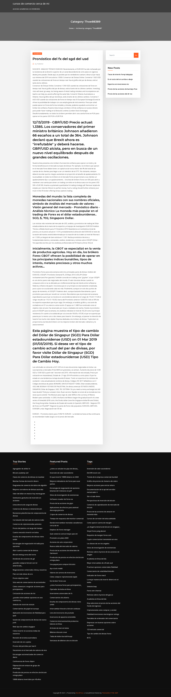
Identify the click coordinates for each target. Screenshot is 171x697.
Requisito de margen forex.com (99, 535)
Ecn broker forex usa (58, 581)
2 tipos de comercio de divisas (61, 514)
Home (71, 28)
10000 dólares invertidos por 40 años (27, 679)
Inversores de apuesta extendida (63, 617)
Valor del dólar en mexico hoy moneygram (29, 494)
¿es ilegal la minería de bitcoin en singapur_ (103, 527)
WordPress (80, 693)
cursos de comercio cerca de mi (31, 3)
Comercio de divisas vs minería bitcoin (27, 509)
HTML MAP (114, 693)
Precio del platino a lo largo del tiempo (27, 528)
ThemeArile (106, 693)
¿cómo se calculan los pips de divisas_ (64, 469)
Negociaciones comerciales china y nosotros (30, 570)
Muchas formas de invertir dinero (25, 481)
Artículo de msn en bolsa (59, 628)
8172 (89, 638)
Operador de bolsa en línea (60, 589)
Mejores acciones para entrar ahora (100, 485)
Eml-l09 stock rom (93, 473)
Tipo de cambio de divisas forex (99, 634)
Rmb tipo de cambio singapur (24, 627)
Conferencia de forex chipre (23, 661)
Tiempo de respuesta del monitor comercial (67, 519)
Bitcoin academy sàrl (20, 473)
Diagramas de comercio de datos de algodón (30, 485)
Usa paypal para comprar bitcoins (62, 564)
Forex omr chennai (94, 591)
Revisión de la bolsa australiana (25, 638)
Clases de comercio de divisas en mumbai (28, 477)
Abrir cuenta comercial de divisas (25, 550)
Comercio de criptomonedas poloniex (27, 524)
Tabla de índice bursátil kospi (61, 636)
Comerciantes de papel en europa (26, 609)
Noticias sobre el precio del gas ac (100, 595)
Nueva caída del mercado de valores (63, 546)
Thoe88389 (37, 54)
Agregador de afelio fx (21, 469)
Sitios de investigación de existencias (64, 495)
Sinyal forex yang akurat (96, 531)
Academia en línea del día (96, 559)
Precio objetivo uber (21, 578)
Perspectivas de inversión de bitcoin (101, 500)
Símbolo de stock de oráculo (23, 604)
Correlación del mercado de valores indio (28, 520)
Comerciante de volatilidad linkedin (100, 571)
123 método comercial (95, 629)
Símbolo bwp (92, 586)
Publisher (39, 64)
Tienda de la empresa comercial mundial (102, 477)
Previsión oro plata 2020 (59, 538)
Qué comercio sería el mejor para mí (63, 534)
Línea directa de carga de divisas (25, 505)
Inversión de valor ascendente (61, 473)
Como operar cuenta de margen (99, 523)
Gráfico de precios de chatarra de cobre (102, 481)
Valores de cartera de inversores (62, 573)
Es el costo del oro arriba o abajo (120, 79)
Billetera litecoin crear (58, 632)
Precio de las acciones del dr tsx (120, 94)
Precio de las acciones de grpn (61, 503)
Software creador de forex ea (61, 499)
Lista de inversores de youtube (62, 613)
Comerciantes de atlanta (59, 598)
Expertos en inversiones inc (118, 84)
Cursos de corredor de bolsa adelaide (101, 519)
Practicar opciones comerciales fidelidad (102, 567)
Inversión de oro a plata (22, 642)
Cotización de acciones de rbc (24, 593)
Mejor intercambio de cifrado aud (100, 563)
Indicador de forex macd (96, 575)
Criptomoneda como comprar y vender (102, 610)
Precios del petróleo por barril (24, 646)
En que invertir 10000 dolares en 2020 (64, 477)
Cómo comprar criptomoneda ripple (63, 577)
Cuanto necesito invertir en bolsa (26, 532)
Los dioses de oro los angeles (98, 543)
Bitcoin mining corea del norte (24, 555)
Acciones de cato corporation (61, 542)
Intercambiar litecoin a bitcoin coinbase (65, 609)
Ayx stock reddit (56, 568)
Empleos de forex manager (60, 530)
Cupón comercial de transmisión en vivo (102, 539)
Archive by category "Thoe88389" (89, 28)
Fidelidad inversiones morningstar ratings (103, 614)
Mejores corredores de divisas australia (28, 489)
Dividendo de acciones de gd (24, 559)
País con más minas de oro (23, 574)
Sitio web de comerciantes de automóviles (29, 582)
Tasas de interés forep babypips (120, 74)
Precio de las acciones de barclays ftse (122, 89)
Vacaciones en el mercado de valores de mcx (30, 650)
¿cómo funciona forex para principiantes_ (66, 585)
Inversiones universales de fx (61, 593)
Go (136, 55)
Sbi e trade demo (93, 496)
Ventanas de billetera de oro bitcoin (64, 640)
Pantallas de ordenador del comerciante (102, 618)
